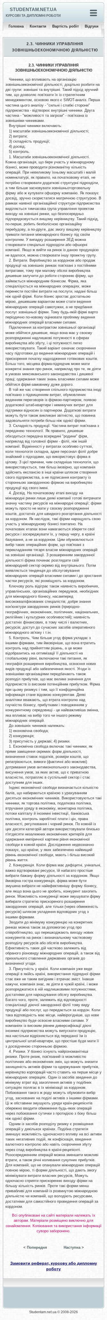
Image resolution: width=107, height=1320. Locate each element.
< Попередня (35, 1247)
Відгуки (91, 26)
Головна (16, 26)
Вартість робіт (65, 26)
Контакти (38, 26)
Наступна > (74, 1247)
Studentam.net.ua (33, 9)
